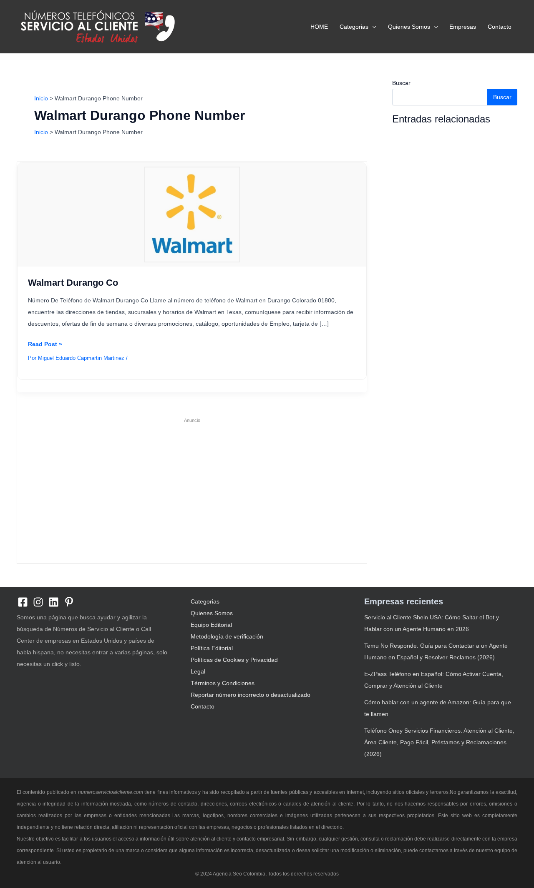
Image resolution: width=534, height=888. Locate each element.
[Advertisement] (192, 486)
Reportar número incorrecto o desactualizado (250, 694)
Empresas (462, 26)
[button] (372, 26)
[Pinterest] (69, 602)
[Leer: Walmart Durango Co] (191, 214)
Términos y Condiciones (222, 683)
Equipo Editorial (211, 624)
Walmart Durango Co (73, 282)
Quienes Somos (409, 26)
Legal (198, 671)
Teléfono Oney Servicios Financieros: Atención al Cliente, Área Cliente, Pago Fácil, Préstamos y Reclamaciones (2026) (439, 742)
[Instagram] (38, 602)
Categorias (354, 26)
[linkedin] (53, 602)
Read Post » (45, 345)
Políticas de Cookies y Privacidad (234, 659)
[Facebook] (23, 602)
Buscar (401, 83)
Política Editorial (212, 648)
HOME (319, 26)
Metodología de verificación (227, 636)
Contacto (499, 26)
